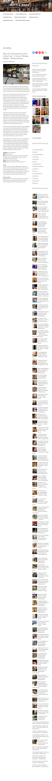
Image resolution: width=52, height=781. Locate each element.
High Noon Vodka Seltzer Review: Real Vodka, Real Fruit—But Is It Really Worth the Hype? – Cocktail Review (40, 246)
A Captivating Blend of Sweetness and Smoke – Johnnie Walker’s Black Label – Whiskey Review (40, 727)
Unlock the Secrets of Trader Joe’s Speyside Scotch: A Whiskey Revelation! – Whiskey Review (39, 589)
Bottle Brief (19, 5)
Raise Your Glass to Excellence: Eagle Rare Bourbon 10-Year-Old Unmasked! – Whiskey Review (39, 493)
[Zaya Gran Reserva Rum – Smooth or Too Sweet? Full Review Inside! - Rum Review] (45, 111)
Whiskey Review (35, 180)
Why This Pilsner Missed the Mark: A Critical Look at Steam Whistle (43, 203)
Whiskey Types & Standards (20, 17)
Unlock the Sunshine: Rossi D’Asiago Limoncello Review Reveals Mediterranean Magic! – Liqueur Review (40, 509)
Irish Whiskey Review (7, 17)
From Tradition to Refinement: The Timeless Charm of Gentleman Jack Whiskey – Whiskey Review (40, 567)
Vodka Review (35, 178)
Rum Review (35, 171)
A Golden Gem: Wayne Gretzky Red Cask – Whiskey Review (42, 718)
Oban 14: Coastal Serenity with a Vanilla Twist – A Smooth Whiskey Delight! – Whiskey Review (16, 56)
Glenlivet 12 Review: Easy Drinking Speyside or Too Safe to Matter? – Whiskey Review (39, 71)
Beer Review (35, 152)
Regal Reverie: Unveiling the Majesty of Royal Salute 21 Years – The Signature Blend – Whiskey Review (40, 670)
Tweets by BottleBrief (36, 137)
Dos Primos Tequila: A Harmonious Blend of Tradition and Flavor (42, 377)
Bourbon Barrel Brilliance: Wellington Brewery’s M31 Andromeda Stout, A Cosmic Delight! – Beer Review (40, 552)
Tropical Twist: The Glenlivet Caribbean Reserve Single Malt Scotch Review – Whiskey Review (40, 450)
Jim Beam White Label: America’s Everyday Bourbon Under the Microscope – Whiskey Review (39, 231)
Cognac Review (35, 159)
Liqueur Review (35, 168)
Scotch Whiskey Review (8, 14)
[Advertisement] (26, 32)
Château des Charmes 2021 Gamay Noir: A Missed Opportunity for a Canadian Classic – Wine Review (40, 363)
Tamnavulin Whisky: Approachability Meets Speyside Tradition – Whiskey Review (39, 90)
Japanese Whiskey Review (37, 166)
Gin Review (34, 161)
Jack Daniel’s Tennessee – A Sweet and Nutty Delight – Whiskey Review (43, 712)
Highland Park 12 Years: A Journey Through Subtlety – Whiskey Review (43, 649)
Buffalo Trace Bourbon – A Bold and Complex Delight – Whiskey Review (43, 700)
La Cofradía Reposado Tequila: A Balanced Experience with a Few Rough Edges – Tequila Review (39, 355)
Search (46, 58)
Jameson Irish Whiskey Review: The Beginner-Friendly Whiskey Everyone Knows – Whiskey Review (39, 80)
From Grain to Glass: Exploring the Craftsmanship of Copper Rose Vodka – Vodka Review (40, 501)
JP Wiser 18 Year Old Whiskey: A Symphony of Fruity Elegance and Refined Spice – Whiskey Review (39, 757)
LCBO (4, 165)
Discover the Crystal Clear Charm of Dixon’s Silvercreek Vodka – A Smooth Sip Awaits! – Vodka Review (40, 538)
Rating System (11, 61)
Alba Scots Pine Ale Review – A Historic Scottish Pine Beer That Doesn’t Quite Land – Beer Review (40, 85)
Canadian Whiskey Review (34, 14)
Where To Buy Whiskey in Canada (22, 20)
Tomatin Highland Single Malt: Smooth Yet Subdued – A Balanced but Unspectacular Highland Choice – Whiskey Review (40, 333)
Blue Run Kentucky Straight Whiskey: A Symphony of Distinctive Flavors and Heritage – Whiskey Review (40, 684)
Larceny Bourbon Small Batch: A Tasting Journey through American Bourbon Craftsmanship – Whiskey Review (40, 692)
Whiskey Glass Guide (33, 17)
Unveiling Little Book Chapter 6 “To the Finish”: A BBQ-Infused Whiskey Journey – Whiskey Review (40, 736)
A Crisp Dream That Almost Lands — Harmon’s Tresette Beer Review (43, 320)
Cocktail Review (35, 156)
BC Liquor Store (7, 177)
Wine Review (35, 183)
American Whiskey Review (21, 14)
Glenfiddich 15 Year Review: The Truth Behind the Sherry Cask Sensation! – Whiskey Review (40, 485)
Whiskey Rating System (8, 20)
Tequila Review (35, 176)
